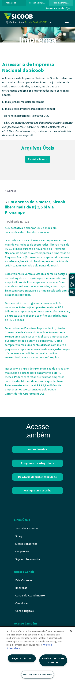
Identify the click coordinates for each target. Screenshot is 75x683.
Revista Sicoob (37, 159)
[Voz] (72, 284)
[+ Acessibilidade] (72, 292)
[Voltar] (6, 202)
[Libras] (72, 277)
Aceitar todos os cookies (53, 660)
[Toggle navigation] (67, 22)
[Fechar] (71, 631)
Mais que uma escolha (37, 490)
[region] (37, 654)
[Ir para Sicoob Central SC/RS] (18, 16)
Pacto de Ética (37, 449)
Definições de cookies (37, 674)
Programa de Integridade (37, 463)
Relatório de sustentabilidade (37, 477)
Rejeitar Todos (21, 658)
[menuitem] (11, 3)
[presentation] (14, 3)
